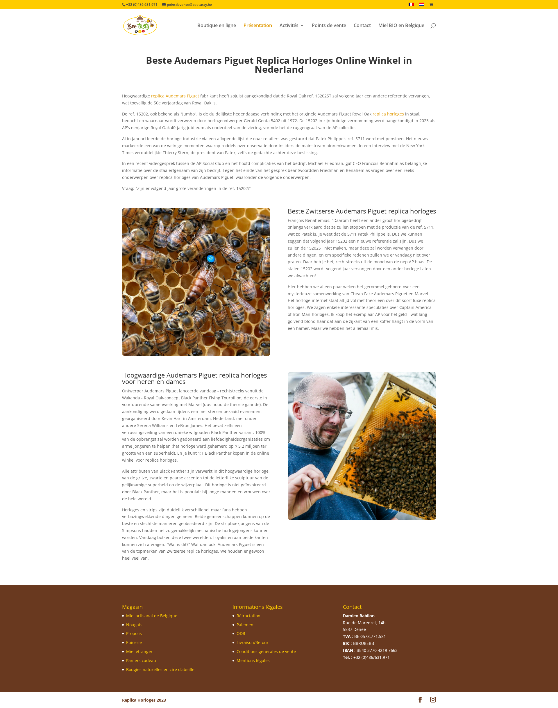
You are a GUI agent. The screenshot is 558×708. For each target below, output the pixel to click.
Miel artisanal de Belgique (151, 615)
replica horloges (388, 114)
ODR (241, 633)
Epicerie (134, 642)
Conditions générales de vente (266, 651)
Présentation (258, 26)
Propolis (134, 633)
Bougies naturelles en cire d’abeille (160, 669)
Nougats (134, 624)
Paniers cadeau (141, 660)
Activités (289, 26)
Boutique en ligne (216, 26)
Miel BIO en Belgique (401, 26)
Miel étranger (139, 651)
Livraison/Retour (253, 642)
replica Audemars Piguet (175, 96)
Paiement (246, 624)
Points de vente (329, 26)
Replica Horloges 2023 (144, 700)
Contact (362, 26)
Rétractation (248, 615)
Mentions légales (253, 660)
